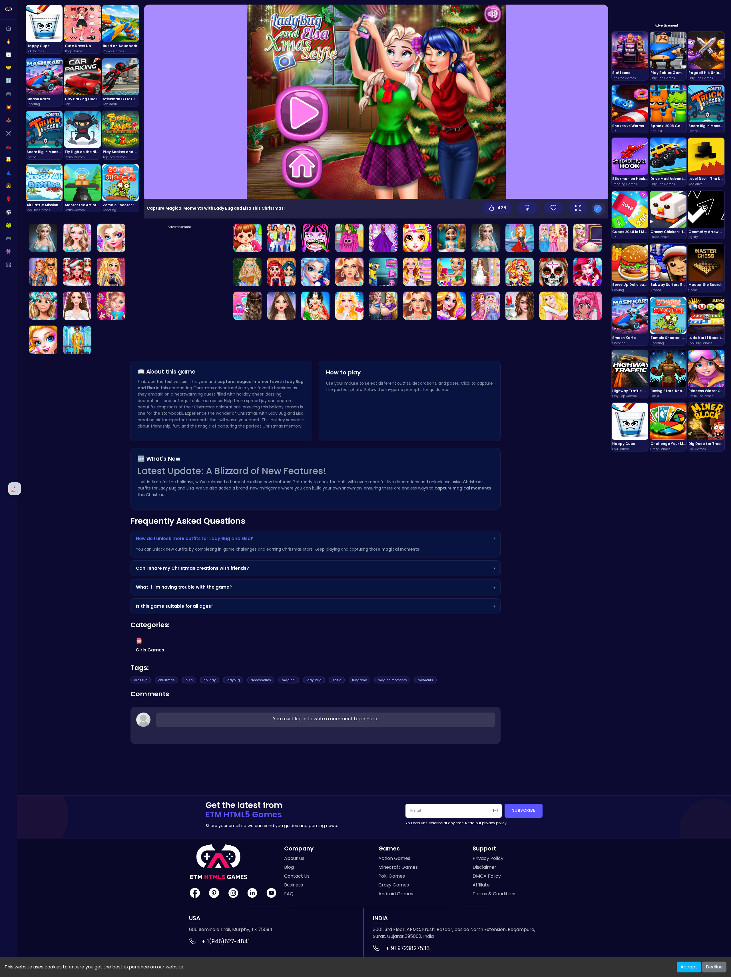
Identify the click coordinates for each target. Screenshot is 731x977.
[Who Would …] (349, 272)
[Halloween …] (553, 272)
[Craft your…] (77, 340)
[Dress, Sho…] (281, 238)
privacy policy (494, 822)
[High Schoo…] (349, 238)
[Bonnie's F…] (587, 272)
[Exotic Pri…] (43, 306)
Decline (714, 967)
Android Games (395, 893)
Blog (289, 867)
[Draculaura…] (315, 238)
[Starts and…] (383, 238)
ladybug (233, 680)
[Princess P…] (281, 272)
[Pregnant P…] (383, 306)
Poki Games (391, 876)
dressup (140, 680)
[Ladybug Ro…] (485, 238)
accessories (261, 680)
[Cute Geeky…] (417, 272)
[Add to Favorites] (553, 208)
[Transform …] (349, 306)
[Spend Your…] (281, 306)
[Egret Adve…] (519, 272)
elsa (189, 680)
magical (289, 680)
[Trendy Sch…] (43, 272)
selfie (336, 680)
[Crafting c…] (247, 306)
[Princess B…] (417, 238)
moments (425, 680)
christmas (166, 680)
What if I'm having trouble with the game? (315, 587)
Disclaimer (484, 867)
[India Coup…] (315, 306)
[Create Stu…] (77, 306)
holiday (210, 680)
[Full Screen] (578, 208)
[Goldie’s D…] (111, 272)
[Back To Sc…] (247, 238)
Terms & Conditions (495, 893)
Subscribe (523, 810)
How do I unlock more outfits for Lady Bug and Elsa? (315, 538)
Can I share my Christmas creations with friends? (315, 568)
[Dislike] (528, 208)
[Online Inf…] (519, 306)
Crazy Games (393, 885)
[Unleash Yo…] (111, 306)
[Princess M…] (315, 272)
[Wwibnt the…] (417, 306)
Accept (688, 967)
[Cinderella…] (587, 238)
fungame (359, 680)
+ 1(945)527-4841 (226, 941)
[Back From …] (451, 272)
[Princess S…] (485, 272)
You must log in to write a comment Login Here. (325, 718)
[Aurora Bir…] (553, 306)
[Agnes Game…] (519, 238)
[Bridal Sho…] (451, 238)
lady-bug (314, 680)
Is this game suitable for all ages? (315, 606)
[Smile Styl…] (587, 306)
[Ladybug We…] (43, 238)
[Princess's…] (111, 238)
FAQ (289, 893)
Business (293, 885)
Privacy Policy (488, 858)
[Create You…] (451, 306)
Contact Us (297, 876)
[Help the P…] (77, 272)
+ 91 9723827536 (407, 948)
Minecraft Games (398, 867)
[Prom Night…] (77, 238)
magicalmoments (392, 680)
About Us (294, 858)
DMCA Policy (487, 876)
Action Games (394, 858)
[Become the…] (383, 272)
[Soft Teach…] (247, 272)
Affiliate (481, 885)
